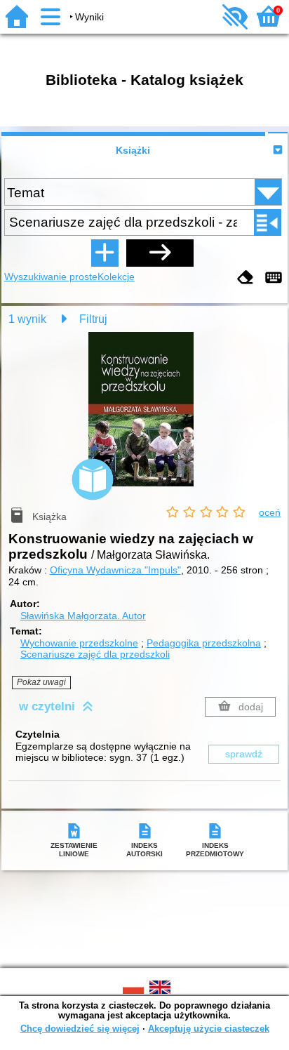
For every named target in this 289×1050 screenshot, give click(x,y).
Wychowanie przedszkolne (79, 643)
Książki (133, 150)
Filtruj (93, 319)
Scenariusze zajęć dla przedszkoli (95, 654)
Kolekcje (116, 276)
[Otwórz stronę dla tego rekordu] (144, 419)
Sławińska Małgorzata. (83, 615)
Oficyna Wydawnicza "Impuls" (115, 570)
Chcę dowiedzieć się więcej (80, 1028)
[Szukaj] (160, 252)
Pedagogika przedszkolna (204, 643)
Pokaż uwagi (41, 682)
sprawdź (243, 753)
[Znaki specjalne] (273, 278)
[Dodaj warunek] (104, 252)
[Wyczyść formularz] (245, 278)
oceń (270, 512)
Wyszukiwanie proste (51, 276)
